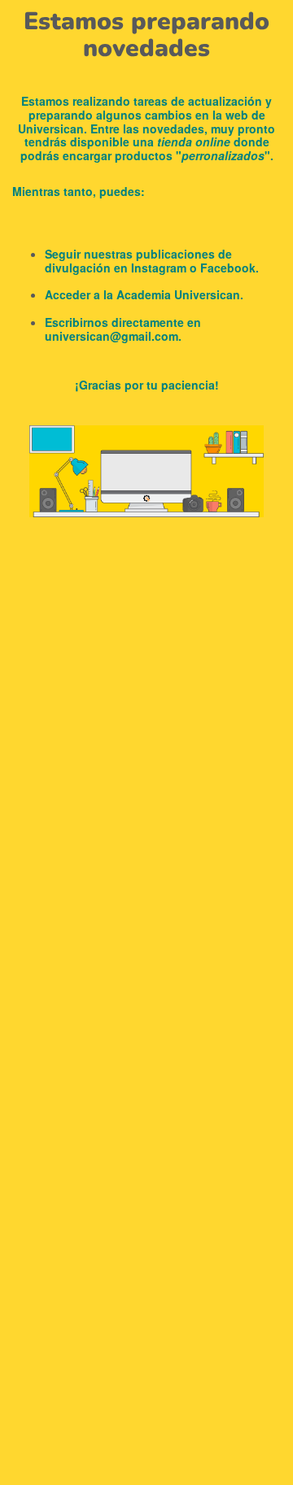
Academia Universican (178, 294)
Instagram (158, 267)
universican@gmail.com (111, 336)
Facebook (228, 267)
